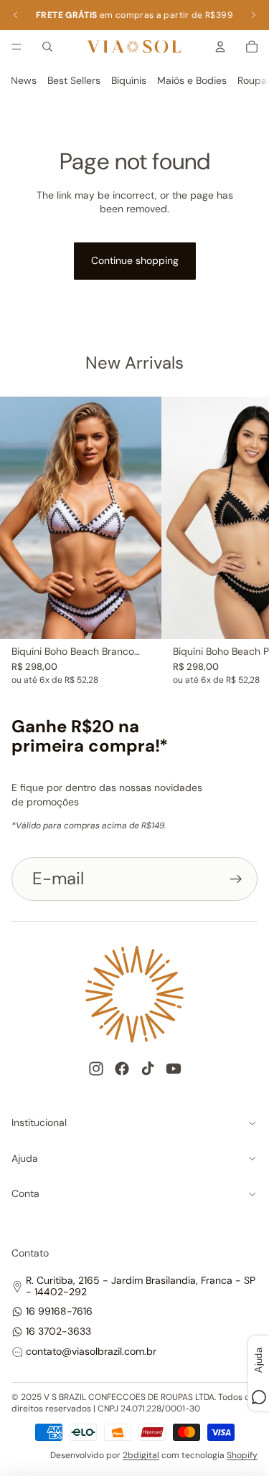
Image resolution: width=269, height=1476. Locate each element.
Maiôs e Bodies (192, 80)
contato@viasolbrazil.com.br (91, 1351)
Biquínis (128, 80)
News (24, 80)
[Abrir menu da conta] (220, 46)
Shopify (242, 1455)
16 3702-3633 (58, 1331)
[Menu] (16, 46)
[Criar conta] (236, 879)
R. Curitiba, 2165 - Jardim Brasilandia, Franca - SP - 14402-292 (140, 1285)
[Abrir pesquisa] (47, 46)
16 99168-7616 (59, 1311)
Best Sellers (73, 80)
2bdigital (141, 1455)
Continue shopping (135, 260)
